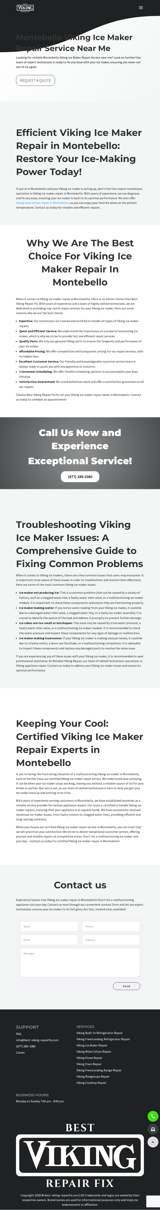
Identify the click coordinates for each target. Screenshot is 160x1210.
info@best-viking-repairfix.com (37, 1040)
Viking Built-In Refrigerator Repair (99, 1033)
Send (126, 986)
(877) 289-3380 (80, 476)
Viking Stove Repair (89, 1058)
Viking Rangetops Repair (92, 1076)
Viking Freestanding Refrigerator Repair (103, 1039)
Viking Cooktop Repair (91, 1083)
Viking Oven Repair (88, 1064)
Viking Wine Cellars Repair (93, 1051)
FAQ (18, 1034)
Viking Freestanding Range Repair (99, 1070)
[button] (153, 1142)
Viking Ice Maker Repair (91, 1045)
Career (20, 1052)
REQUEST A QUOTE (35, 80)
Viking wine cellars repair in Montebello (42, 203)
